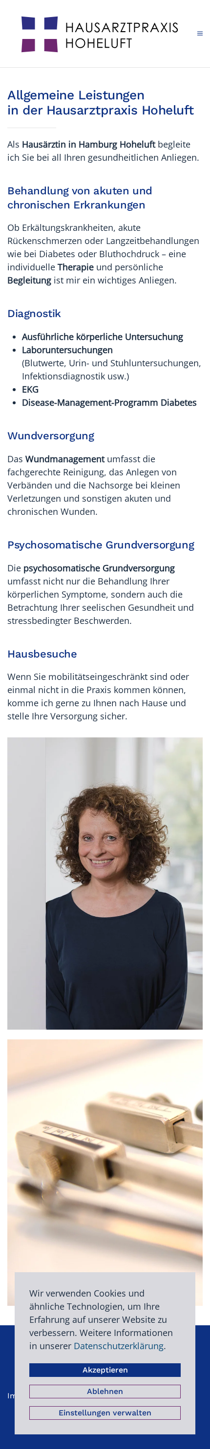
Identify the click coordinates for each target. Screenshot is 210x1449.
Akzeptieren (105, 1369)
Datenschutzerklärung (119, 1346)
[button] (200, 33)
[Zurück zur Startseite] (102, 33)
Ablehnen (105, 1391)
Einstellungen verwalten (105, 1412)
